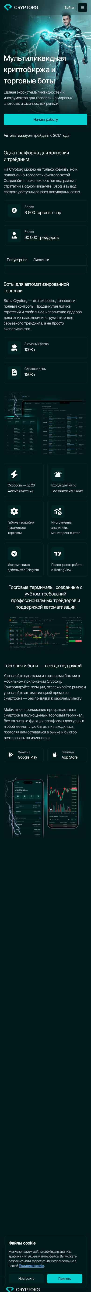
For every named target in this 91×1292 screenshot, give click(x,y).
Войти (69, 7)
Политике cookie (31, 1266)
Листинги (41, 259)
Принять (64, 1278)
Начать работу (45, 119)
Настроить (26, 1278)
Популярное (17, 259)
